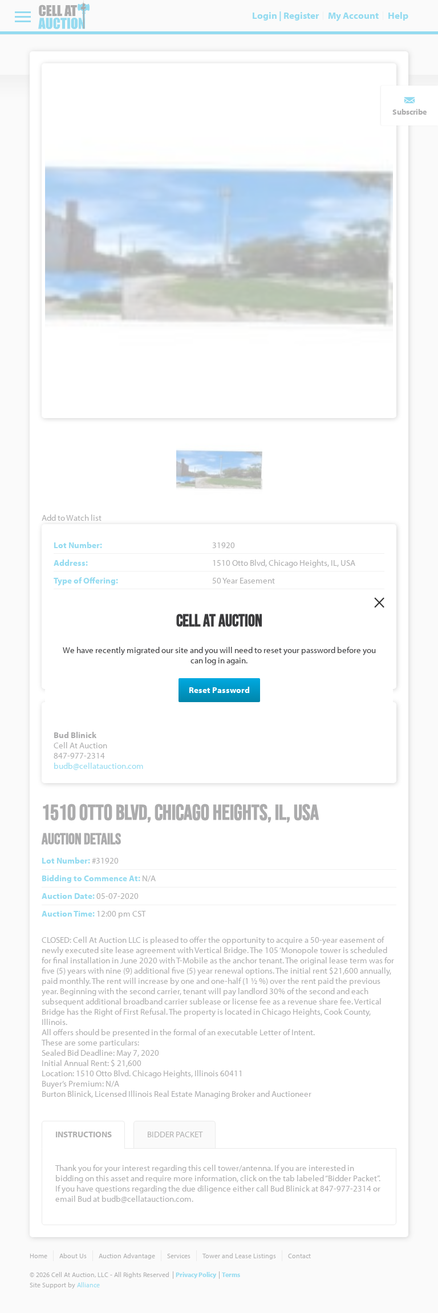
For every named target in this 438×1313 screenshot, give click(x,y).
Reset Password (219, 689)
